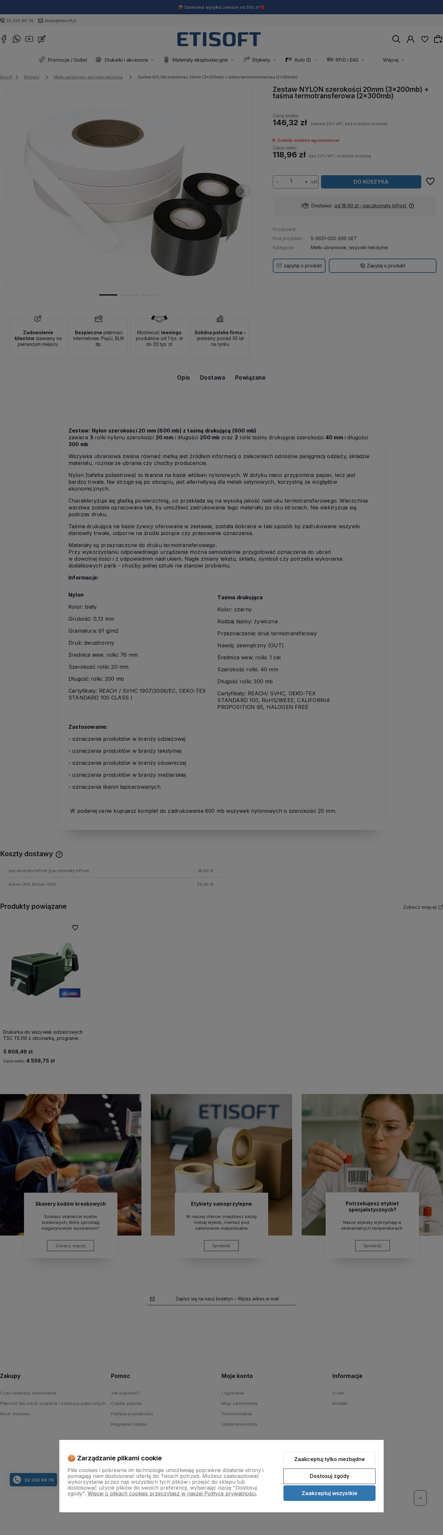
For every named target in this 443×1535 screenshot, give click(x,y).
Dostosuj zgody (329, 1476)
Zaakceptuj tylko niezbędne (329, 1459)
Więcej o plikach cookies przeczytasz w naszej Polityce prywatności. (172, 1493)
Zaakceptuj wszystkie (329, 1493)
